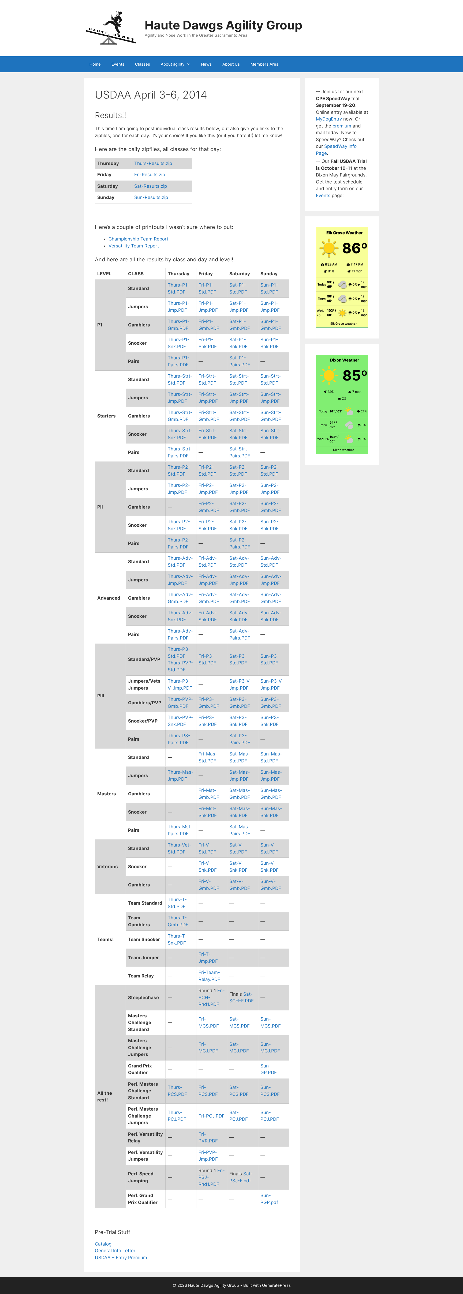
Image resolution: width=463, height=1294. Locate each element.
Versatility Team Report (134, 246)
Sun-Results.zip (151, 197)
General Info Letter (115, 1250)
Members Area (264, 64)
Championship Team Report (138, 239)
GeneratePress (276, 1285)
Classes (142, 64)
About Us (231, 64)
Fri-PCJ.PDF (212, 1116)
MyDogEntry (329, 119)
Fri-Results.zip (149, 174)
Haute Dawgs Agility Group (223, 25)
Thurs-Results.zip (153, 163)
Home (95, 64)
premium (343, 126)
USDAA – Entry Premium (121, 1257)
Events (117, 64)
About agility (172, 64)
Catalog (103, 1244)
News (206, 64)
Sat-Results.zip (150, 186)
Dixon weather (343, 450)
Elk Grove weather (343, 323)
